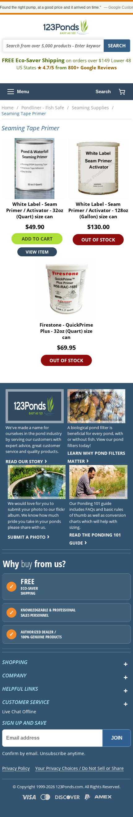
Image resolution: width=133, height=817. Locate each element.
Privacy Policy (16, 768)
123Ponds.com (66, 27)
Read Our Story (24, 461)
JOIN (116, 738)
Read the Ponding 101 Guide (95, 539)
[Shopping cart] (121, 91)
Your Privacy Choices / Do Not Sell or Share (79, 768)
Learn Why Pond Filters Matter (96, 457)
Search (103, 91)
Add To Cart (37, 239)
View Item (37, 252)
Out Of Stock (98, 240)
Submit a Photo (26, 537)
